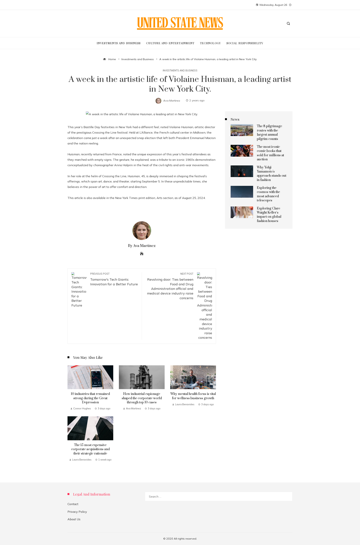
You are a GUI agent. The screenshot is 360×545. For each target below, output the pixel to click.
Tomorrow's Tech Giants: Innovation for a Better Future (114, 279)
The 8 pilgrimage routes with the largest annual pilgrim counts (269, 132)
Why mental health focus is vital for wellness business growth (193, 396)
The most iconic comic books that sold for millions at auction (270, 153)
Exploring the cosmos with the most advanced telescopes (268, 194)
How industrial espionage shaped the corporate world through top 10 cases (142, 398)
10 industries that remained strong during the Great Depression (90, 398)
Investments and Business (180, 70)
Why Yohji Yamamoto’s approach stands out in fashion (271, 173)
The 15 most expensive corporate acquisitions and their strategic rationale (90, 449)
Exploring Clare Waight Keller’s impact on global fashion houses (269, 214)
